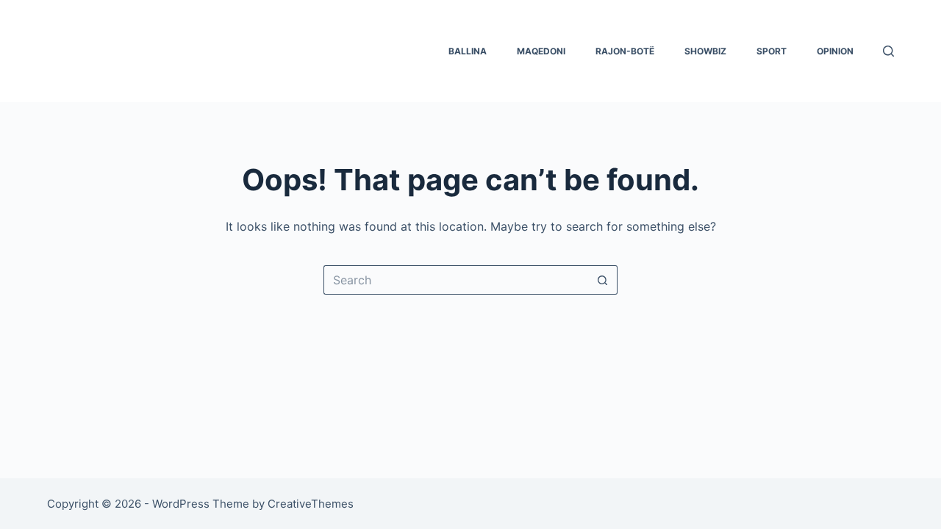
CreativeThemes (311, 504)
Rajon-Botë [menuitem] (624, 51)
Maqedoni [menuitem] (541, 51)
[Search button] (603, 280)
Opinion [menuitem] (835, 51)
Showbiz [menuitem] (705, 51)
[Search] (888, 51)
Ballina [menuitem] (467, 51)
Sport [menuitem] (771, 51)
